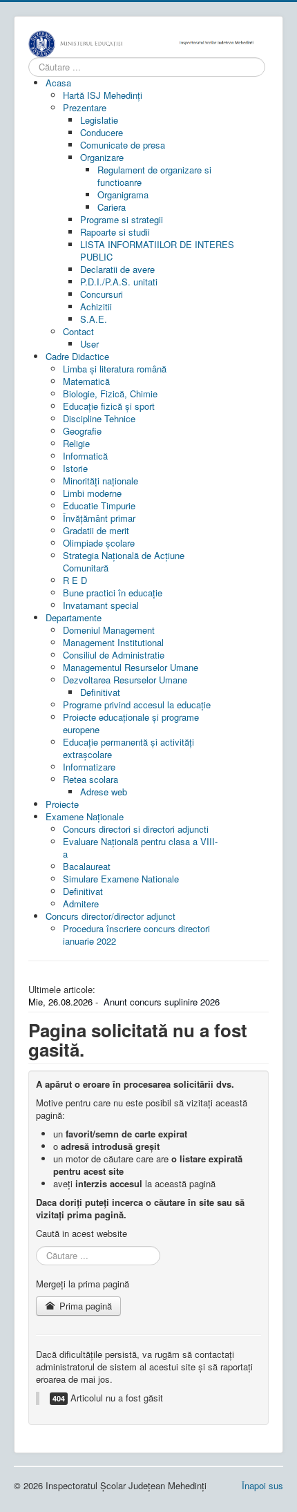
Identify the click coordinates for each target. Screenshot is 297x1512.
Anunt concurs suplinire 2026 (162, 1001)
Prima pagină (84, 1305)
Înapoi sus (262, 1485)
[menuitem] (58, 82)
